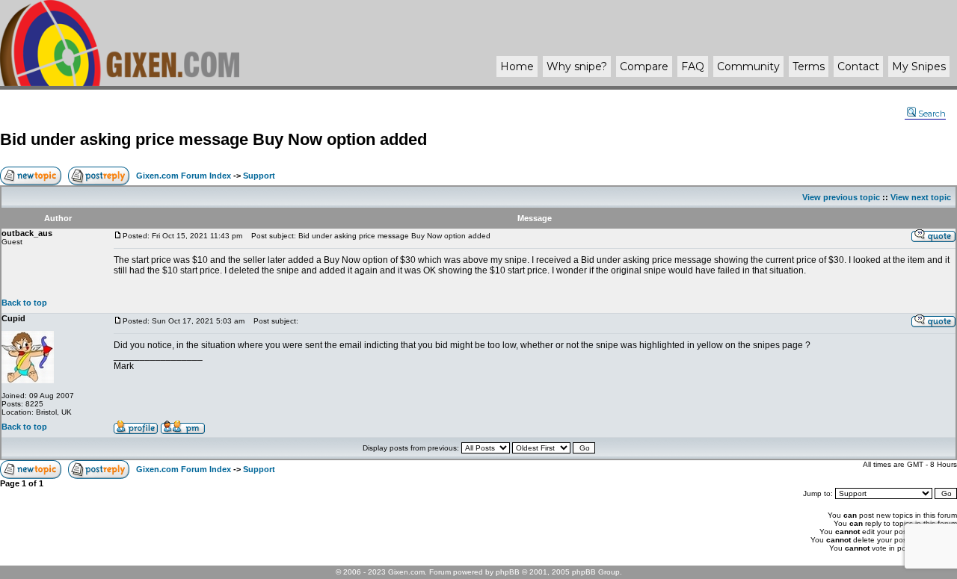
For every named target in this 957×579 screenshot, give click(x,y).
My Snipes (919, 66)
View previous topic (841, 197)
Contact (858, 66)
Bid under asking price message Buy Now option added (213, 139)
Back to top (24, 302)
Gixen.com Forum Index (183, 175)
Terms (809, 66)
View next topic (920, 197)
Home (517, 66)
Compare (644, 66)
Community (748, 66)
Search (932, 113)
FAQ (692, 66)
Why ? (577, 66)
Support (259, 175)
